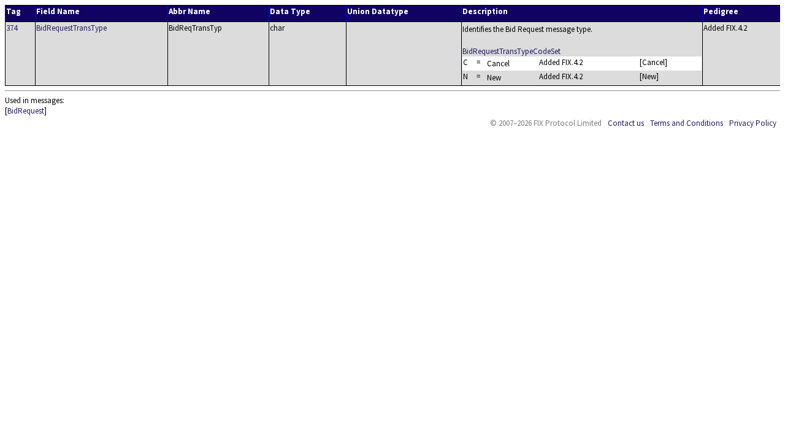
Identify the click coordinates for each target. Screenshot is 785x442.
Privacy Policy (752, 123)
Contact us (626, 123)
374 (11, 28)
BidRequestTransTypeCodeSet (511, 51)
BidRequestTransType (71, 28)
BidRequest (25, 111)
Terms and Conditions (686, 123)
